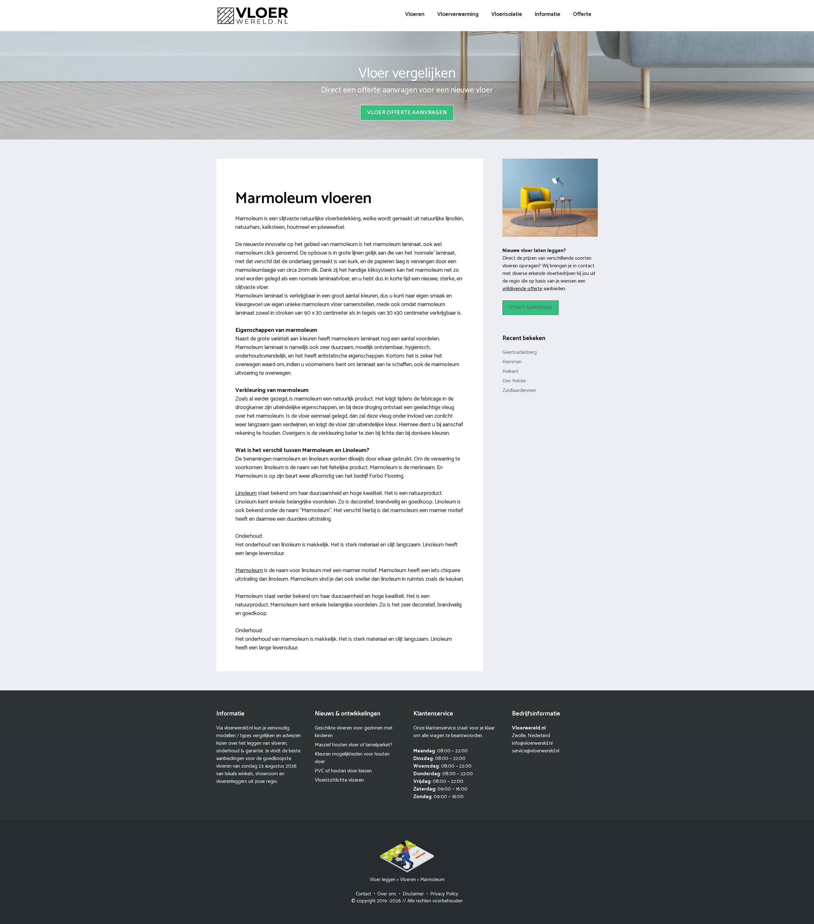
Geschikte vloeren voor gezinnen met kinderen (354, 732)
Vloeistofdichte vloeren (339, 780)
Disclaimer (413, 894)
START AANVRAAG (530, 307)
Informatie (547, 14)
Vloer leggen (383, 880)
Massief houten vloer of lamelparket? (353, 745)
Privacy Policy (444, 894)
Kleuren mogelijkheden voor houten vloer (352, 758)
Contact (363, 894)
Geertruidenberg (519, 352)
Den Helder (514, 381)
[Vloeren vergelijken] (252, 15)
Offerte (582, 14)
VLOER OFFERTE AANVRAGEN (407, 112)
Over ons (386, 894)
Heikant (510, 371)
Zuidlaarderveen (519, 390)
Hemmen (512, 362)
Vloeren (414, 14)
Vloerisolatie (506, 14)
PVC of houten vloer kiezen (343, 771)
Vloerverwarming (458, 14)
